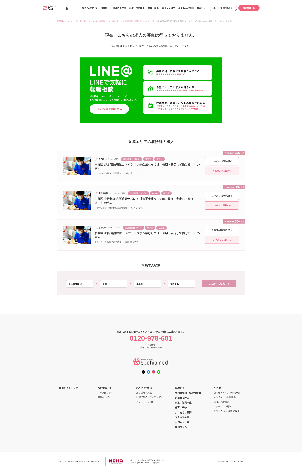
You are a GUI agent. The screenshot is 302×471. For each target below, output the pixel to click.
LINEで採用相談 (222, 402)
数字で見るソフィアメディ (149, 397)
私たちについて (90, 8)
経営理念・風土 (144, 392)
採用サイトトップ (68, 388)
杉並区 (161, 228)
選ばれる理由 (119, 8)
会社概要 (79, 461)
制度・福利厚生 (137, 8)
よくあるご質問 (186, 8)
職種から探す (104, 397)
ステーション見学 (222, 406)
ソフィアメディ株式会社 (65, 461)
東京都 (148, 159)
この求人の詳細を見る (222, 161)
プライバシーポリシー (91, 461)
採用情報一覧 (249, 8)
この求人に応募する (222, 171)
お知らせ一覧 (182, 422)
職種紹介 (105, 8)
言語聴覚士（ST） (131, 159)
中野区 (160, 159)
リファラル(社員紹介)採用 (227, 411)
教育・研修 (153, 8)
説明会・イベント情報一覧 (227, 392)
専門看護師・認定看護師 (188, 393)
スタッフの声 (168, 8)
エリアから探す (105, 392)
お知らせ (201, 8)
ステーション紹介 (145, 402)
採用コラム (181, 427)
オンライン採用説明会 (222, 8)
